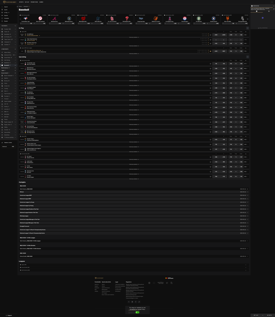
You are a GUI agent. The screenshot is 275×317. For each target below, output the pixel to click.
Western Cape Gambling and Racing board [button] (135, 293)
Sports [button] (103, 284)
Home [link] (20, 6)
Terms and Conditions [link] (120, 284)
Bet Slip (256, 315)
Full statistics (263, 27)
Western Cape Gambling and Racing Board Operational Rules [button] (135, 291)
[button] (41, 2)
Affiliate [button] (96, 291)
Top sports (4, 25)
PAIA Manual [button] (117, 291)
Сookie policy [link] (118, 289)
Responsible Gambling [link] (120, 286)
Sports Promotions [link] (106, 287)
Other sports (4, 49)
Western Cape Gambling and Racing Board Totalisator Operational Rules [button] (135, 285)
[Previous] (20, 19)
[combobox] (8, 146)
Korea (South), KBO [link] (25, 153)
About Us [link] (97, 284)
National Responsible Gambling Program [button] (134, 296)
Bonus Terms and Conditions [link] (108, 294)
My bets (269, 315)
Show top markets (133, 37)
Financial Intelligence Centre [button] (132, 298)
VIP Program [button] (104, 293)
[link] (9, 2)
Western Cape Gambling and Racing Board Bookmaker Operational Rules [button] (135, 288)
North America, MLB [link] (25, 60)
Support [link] (96, 286)
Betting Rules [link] (104, 289)
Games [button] (103, 286)
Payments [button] (97, 287)
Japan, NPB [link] (23, 31)
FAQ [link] (95, 289)
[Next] (248, 19)
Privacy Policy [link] (118, 287)
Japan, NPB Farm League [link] (26, 47)
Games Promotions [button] (106, 291)
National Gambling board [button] (131, 294)
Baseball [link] (26, 6)
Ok (137, 312)
